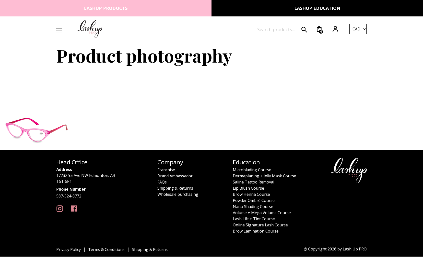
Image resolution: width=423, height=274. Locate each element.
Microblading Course (252, 169)
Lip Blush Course (248, 188)
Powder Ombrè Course (254, 200)
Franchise (166, 169)
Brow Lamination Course (256, 231)
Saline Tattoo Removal (253, 182)
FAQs (162, 182)
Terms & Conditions (106, 249)
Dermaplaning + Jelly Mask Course (264, 176)
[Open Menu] (62, 29)
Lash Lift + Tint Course (254, 219)
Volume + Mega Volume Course (262, 212)
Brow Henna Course (251, 194)
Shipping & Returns (175, 188)
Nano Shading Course (253, 206)
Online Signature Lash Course (260, 225)
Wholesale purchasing (177, 194)
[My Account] (335, 29)
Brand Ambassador (175, 176)
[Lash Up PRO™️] (59, 208)
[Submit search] (304, 30)
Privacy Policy (68, 249)
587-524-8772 (68, 196)
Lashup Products (106, 8)
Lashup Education (317, 8)
